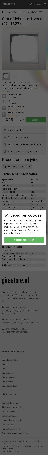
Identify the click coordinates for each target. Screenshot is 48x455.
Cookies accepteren (24, 240)
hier (35, 233)
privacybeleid (21, 230)
